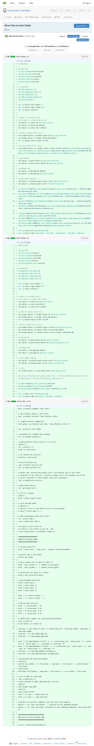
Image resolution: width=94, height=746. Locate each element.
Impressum (47, 743)
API (30, 743)
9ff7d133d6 (73, 36)
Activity (69, 17)
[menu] (13, 743)
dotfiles (25, 10)
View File (85, 56)
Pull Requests (33, 17)
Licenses (23, 743)
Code (9, 17)
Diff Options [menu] (60, 50)
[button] (6, 56)
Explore (22, 3)
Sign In (88, 3)
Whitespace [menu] (33, 50)
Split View (47, 50)
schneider (13, 10)
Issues (19, 17)
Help (31, 3)
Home (12, 3)
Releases (47, 17)
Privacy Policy (59, 743)
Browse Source (81, 26)
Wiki (58, 17)
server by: (71, 743)
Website (37, 743)
